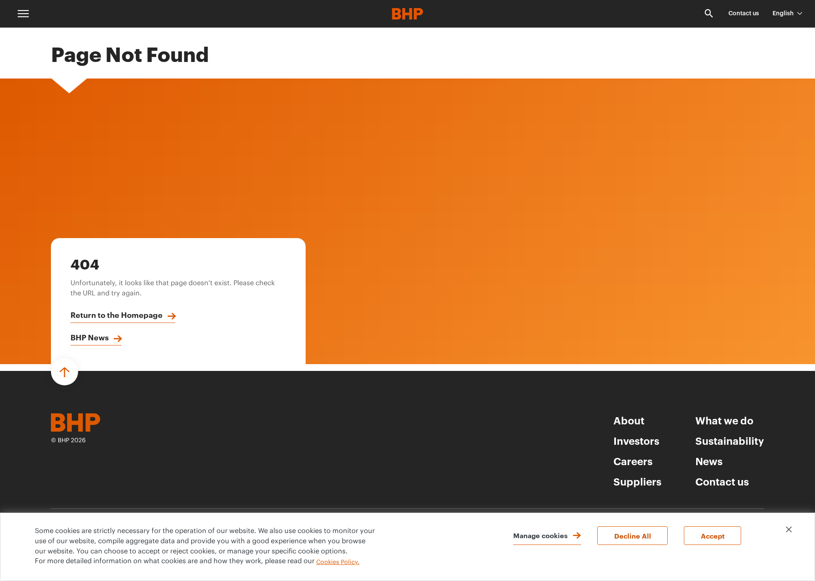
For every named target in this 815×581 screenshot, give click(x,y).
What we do (724, 420)
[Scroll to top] (64, 371)
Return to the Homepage (116, 314)
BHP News (89, 336)
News (708, 461)
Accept (713, 535)
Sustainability (729, 440)
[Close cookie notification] (789, 529)
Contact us (743, 14)
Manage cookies (540, 535)
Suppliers (637, 481)
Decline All (632, 535)
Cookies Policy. (338, 562)
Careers (632, 461)
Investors (636, 440)
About (628, 420)
